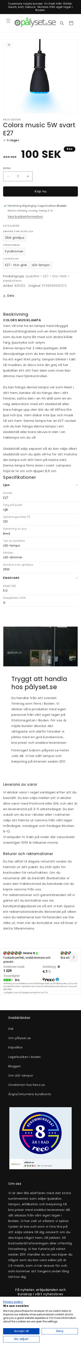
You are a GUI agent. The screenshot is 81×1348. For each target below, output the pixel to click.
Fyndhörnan (14, 251)
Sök (11, 1029)
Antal (6, 168)
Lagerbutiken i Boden (24, 1057)
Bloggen (14, 1066)
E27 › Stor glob (16, 265)
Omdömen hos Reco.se (26, 1085)
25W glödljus (14, 238)
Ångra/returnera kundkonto (29, 1094)
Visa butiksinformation (25, 217)
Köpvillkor (15, 1047)
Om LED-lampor (20, 1075)
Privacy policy (13, 1302)
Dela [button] (10, 296)
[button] (8, 20)
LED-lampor (41, 265)
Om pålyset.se (19, 1038)
